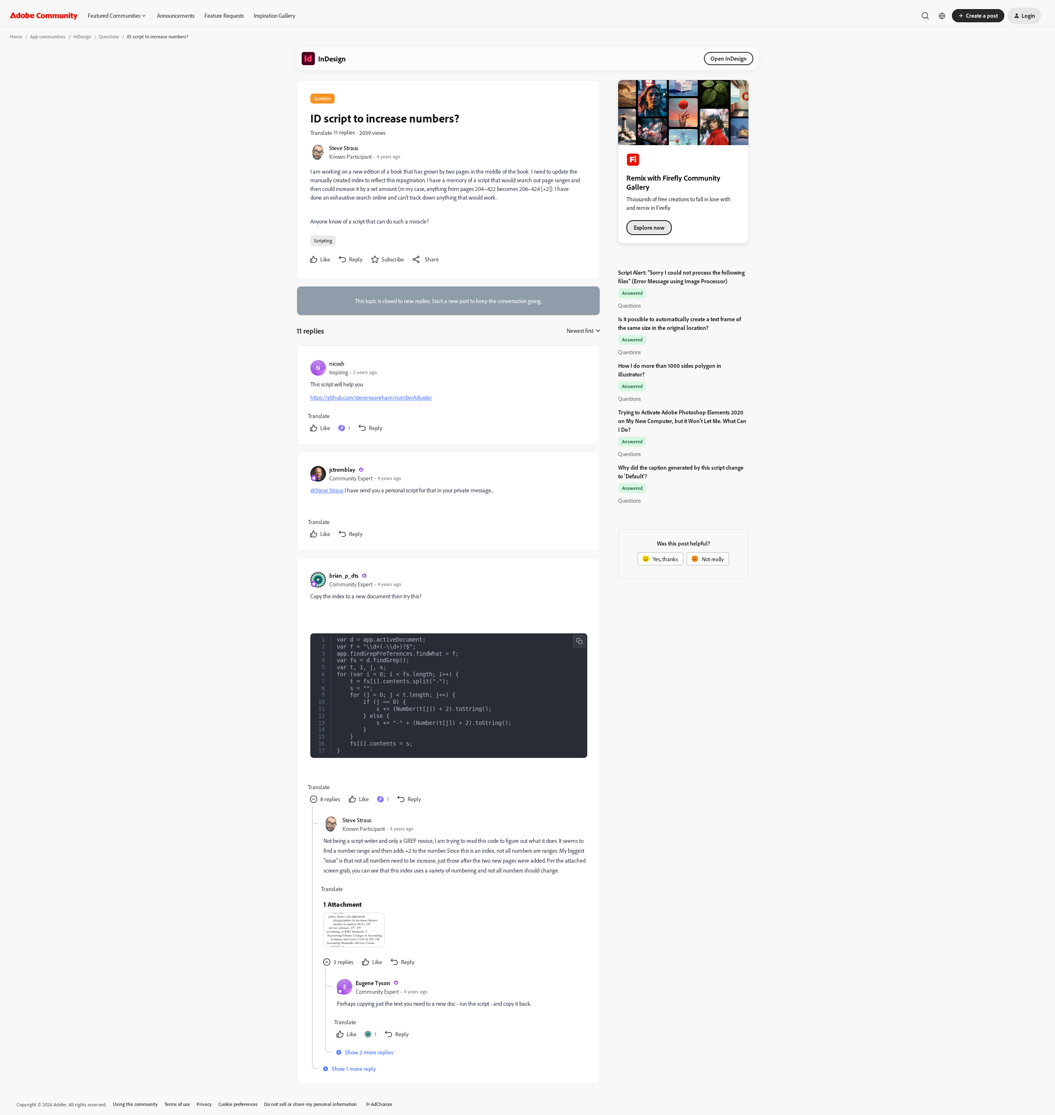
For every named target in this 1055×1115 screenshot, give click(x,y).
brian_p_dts (344, 575)
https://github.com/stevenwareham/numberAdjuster (370, 397)
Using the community (135, 1104)
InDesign (82, 36)
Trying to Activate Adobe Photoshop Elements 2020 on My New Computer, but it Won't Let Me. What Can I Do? (682, 421)
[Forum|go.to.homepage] (44, 15)
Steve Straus (343, 147)
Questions (109, 36)
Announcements (176, 15)
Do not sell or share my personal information (310, 1104)
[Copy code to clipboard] (579, 641)
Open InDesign (728, 58)
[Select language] (942, 15)
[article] (448, 397)
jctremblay (342, 469)
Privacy (204, 1104)
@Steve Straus (326, 490)
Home (16, 36)
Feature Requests (224, 15)
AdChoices (381, 1104)
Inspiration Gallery (274, 15)
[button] (978, 15)
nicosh (337, 363)
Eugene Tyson (373, 982)
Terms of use (177, 1104)
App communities (48, 36)
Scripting (323, 241)
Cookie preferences (238, 1104)
